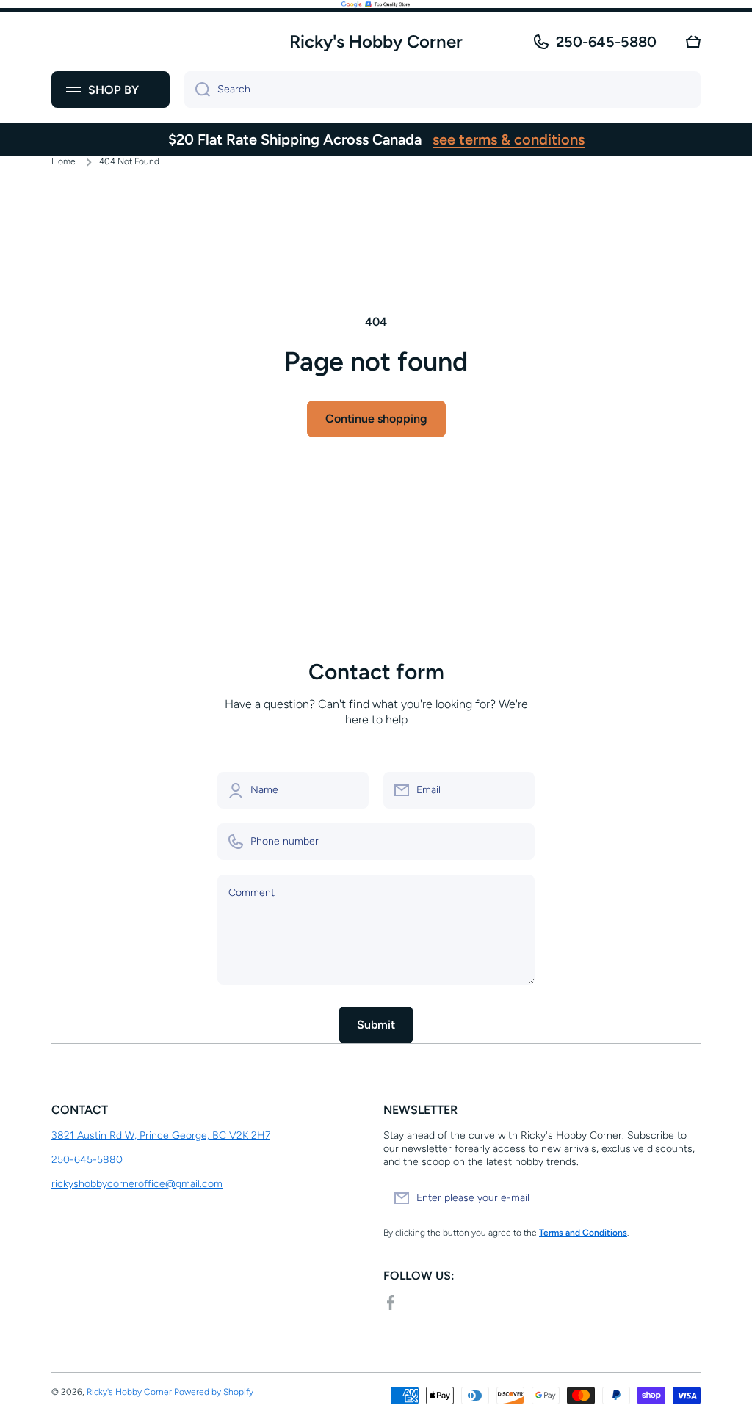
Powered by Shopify (213, 1392)
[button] (693, 41)
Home (63, 161)
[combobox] (442, 89)
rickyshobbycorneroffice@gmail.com (137, 1184)
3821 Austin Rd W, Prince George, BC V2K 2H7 (160, 1135)
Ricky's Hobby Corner (129, 1392)
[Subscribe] (682, 1198)
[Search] (197, 89)
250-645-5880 (606, 42)
